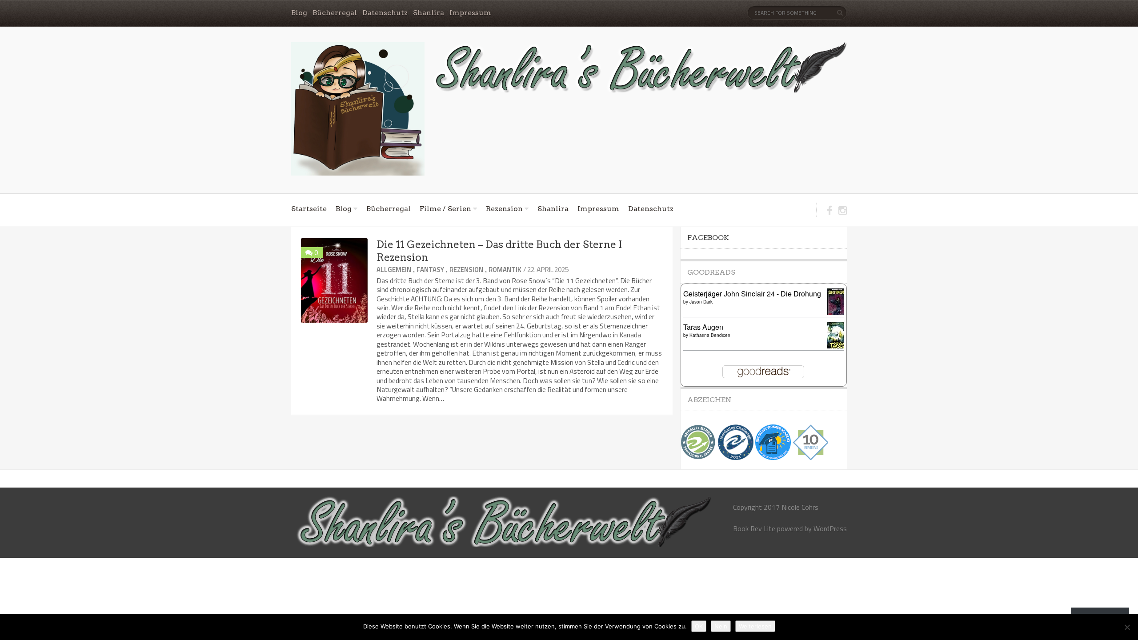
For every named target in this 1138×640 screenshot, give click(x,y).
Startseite (309, 208)
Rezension (504, 208)
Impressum (470, 12)
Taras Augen (703, 327)
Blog (299, 12)
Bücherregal (335, 12)
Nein (720, 626)
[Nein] (1126, 627)
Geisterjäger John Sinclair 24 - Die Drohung (752, 293)
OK (699, 626)
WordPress (830, 528)
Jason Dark (701, 302)
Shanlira (428, 12)
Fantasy (430, 269)
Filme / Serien (445, 208)
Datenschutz (385, 12)
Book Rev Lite (754, 528)
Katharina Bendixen (709, 335)
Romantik (505, 269)
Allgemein (394, 269)
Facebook (708, 237)
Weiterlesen (755, 626)
